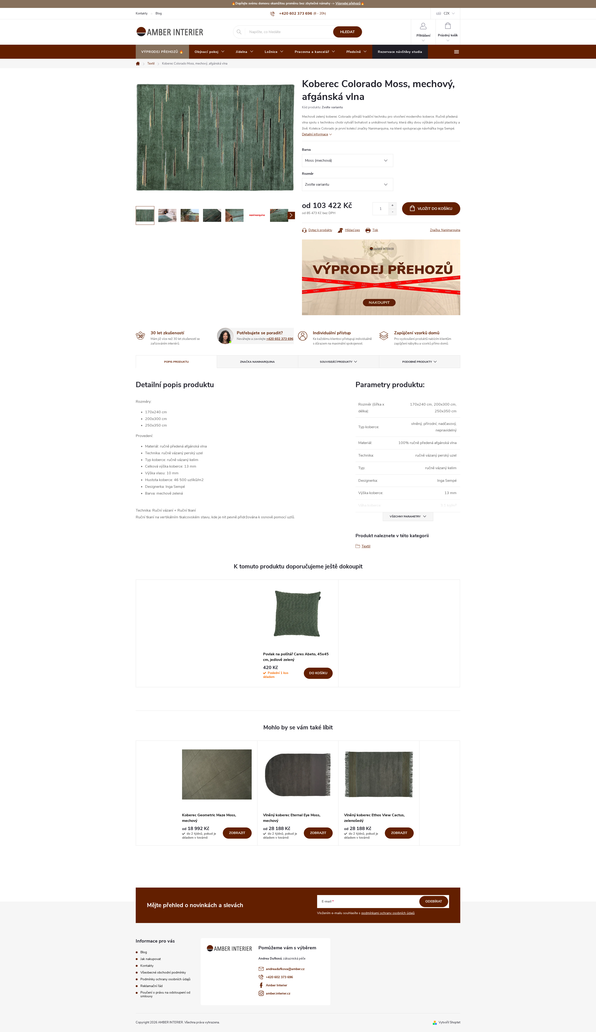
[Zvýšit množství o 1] (392, 205)
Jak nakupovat (150, 959)
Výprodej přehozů (348, 3)
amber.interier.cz (278, 993)
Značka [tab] (257, 362)
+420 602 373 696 (279, 339)
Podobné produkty (417, 362)
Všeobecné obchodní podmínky (163, 972)
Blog (159, 13)
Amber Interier (276, 985)
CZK (447, 13)
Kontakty (142, 13)
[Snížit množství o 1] (392, 212)
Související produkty (336, 362)
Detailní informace (315, 134)
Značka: (445, 230)
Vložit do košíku (435, 208)
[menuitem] (162, 52)
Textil (366, 546)
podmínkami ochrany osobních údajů (388, 913)
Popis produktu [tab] (176, 362)
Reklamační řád (151, 986)
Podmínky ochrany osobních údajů (165, 979)
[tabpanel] (298, 633)
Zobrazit (237, 833)
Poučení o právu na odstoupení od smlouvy (165, 994)
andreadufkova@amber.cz (285, 969)
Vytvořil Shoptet (449, 1022)
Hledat (347, 31)
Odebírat (433, 901)
